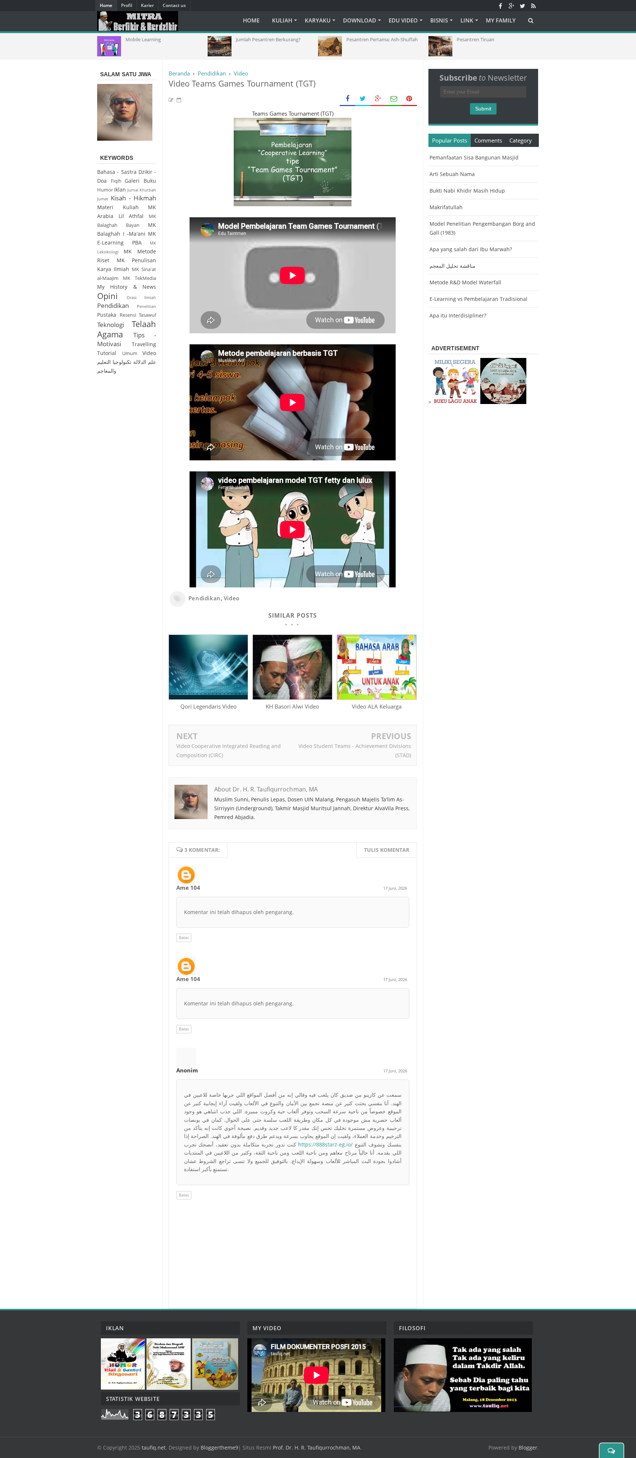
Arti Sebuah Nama (452, 174)
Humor (105, 190)
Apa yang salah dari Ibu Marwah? (471, 249)
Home (106, 5)
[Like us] (500, 5)
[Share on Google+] (378, 99)
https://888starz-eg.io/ (325, 1144)
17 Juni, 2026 (395, 888)
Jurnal (132, 190)
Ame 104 (188, 887)
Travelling (144, 344)
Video (232, 598)
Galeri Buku (140, 180)
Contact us (174, 5)
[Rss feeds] (533, 5)
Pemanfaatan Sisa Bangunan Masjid (474, 157)
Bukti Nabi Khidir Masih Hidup (467, 190)
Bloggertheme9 (219, 1447)
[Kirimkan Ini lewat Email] (394, 99)
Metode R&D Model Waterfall (465, 282)
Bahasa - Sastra (117, 171)
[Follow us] (522, 5)
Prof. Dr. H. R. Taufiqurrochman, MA (316, 1447)
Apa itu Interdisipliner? (458, 315)
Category (520, 140)
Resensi (128, 315)
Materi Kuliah (118, 207)
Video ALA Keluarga (377, 706)
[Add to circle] (511, 5)
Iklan (120, 189)
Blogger (528, 1447)
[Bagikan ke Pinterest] (409, 99)
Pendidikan (204, 598)
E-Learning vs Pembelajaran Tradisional (478, 298)
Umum (129, 353)
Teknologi (110, 324)
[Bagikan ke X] (363, 99)
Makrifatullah (446, 207)
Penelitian (146, 306)
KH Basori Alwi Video (292, 706)
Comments (488, 140)
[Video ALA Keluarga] (376, 697)
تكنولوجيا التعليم (114, 361)
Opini (107, 296)
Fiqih (116, 181)
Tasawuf (147, 315)
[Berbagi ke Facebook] (347, 99)
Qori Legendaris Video (208, 706)
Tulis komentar (386, 849)
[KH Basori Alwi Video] (292, 697)
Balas (184, 937)
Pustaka (106, 314)
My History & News (126, 286)
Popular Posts (449, 140)
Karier (147, 5)
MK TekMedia (139, 278)
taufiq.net (154, 1447)
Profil (126, 5)
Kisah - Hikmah (133, 198)
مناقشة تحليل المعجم (453, 265)
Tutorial (106, 352)
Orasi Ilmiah (141, 297)
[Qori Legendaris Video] (208, 697)
